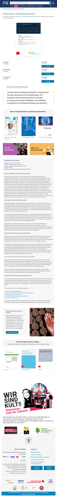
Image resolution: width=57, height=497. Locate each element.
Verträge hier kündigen (49, 468)
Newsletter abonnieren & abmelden (40, 457)
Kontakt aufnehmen (36, 454)
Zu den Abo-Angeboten (12, 332)
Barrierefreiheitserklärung (28, 494)
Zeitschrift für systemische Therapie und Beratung (16, 296)
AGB (23, 492)
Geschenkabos (39, 6)
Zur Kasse (47, 66)
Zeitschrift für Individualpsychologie (13, 291)
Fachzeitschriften (31, 6)
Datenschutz (29, 492)
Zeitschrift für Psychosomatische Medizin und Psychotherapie (19, 293)
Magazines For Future (15, 321)
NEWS (16, 6)
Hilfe (51, 6)
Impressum (36, 492)
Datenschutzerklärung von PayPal (15, 471)
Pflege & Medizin (16, 8)
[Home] (3, 8)
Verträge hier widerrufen (37, 468)
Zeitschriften (22, 6)
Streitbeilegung (44, 492)
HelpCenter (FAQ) (35, 452)
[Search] (50, 3)
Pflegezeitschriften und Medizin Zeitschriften (20, 169)
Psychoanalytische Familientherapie (13, 294)
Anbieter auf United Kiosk (37, 459)
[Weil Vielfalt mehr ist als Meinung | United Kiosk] (5, 3)
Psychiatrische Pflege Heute (11, 297)
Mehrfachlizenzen (38, 269)
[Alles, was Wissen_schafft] (42, 149)
